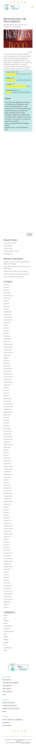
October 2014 (7, 531)
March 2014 (7, 550)
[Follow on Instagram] (14, 2)
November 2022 (8, 295)
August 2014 (7, 537)
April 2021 (6, 333)
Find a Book (6, 688)
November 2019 (8, 377)
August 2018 (7, 415)
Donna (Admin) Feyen (11, 24)
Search (29, 234)
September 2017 (8, 444)
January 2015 (7, 523)
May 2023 (6, 287)
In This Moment (8, 245)
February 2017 (8, 461)
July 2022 (6, 301)
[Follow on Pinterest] (21, 2)
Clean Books (7, 685)
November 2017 (8, 439)
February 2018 (8, 431)
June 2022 (6, 303)
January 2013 (7, 588)
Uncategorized (8, 648)
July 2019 (6, 387)
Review (6, 637)
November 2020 (8, 347)
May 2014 (6, 545)
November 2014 (8, 528)
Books (5, 623)
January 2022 (7, 314)
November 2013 (8, 561)
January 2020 (7, 371)
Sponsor (6, 639)
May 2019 (6, 393)
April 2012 (6, 607)
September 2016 (8, 474)
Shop (4, 711)
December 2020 (8, 344)
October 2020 (7, 350)
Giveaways (6, 722)
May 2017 (6, 455)
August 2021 (7, 322)
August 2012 (7, 602)
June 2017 (6, 453)
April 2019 (6, 396)
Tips (5, 645)
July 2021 (6, 325)
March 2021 (7, 336)
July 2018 (6, 417)
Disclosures (6, 725)
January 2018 (7, 434)
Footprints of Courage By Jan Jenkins (18, 274)
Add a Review (7, 691)
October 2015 (7, 499)
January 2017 (7, 463)
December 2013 (8, 558)
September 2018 (8, 412)
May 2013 (6, 577)
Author (5, 615)
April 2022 (6, 309)
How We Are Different (10, 682)
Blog (5, 618)
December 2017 (8, 436)
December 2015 (8, 493)
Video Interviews (8, 702)
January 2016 (7, 490)
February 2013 (8, 585)
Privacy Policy (21, 739)
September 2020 (8, 352)
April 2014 (6, 547)
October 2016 (7, 471)
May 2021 (6, 331)
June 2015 (6, 510)
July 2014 (6, 539)
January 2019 (7, 401)
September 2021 (8, 320)
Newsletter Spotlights (10, 708)
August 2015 (7, 504)
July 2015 (6, 507)
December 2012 (8, 591)
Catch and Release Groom (11, 251)
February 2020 (8, 368)
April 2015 (6, 515)
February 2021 (8, 339)
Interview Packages (9, 705)
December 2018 (8, 404)
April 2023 (6, 290)
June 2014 (6, 542)
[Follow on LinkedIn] (18, 2)
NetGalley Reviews (9, 631)
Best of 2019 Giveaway (20, 271)
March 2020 (7, 366)
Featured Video (8, 626)
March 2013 (7, 583)
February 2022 (8, 312)
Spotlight (6, 642)
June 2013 (6, 575)
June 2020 (6, 360)
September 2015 (8, 501)
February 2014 (8, 553)
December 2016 (8, 466)
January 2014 (7, 556)
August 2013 (7, 569)
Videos (5, 650)
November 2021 (8, 317)
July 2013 (6, 572)
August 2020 (7, 355)
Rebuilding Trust (8, 254)
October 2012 (7, 596)
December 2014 (8, 526)
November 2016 (8, 469)
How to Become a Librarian (12, 719)
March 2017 (7, 458)
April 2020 (6, 363)
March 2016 (7, 485)
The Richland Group (25, 742)
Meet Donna (6, 680)
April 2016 (6, 482)
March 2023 (7, 293)
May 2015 (6, 512)
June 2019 (6, 390)
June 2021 (6, 328)
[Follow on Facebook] (11, 2)
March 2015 (7, 518)
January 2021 (7, 341)
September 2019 (8, 382)
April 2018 (6, 425)
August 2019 (7, 385)
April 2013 (6, 580)
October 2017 (7, 442)
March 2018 (7, 428)
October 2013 (7, 564)
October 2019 (7, 379)
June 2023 (6, 284)
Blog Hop (6, 620)
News (5, 634)
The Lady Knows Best (10, 243)
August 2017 (7, 447)
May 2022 (6, 306)
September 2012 (8, 599)
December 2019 (8, 374)
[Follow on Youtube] (25, 2)
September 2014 (8, 534)
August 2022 (7, 298)
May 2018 (6, 423)
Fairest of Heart (8, 248)
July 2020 (6, 358)
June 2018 (6, 420)
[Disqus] (18, 158)
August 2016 (7, 477)
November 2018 (8, 406)
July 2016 (6, 480)
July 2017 (6, 450)
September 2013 (8, 566)
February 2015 (8, 520)
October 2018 (7, 409)
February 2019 (8, 398)
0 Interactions (17, 26)
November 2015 (8, 496)
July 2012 (6, 604)
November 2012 (8, 593)
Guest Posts (7, 629)
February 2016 (8, 488)
